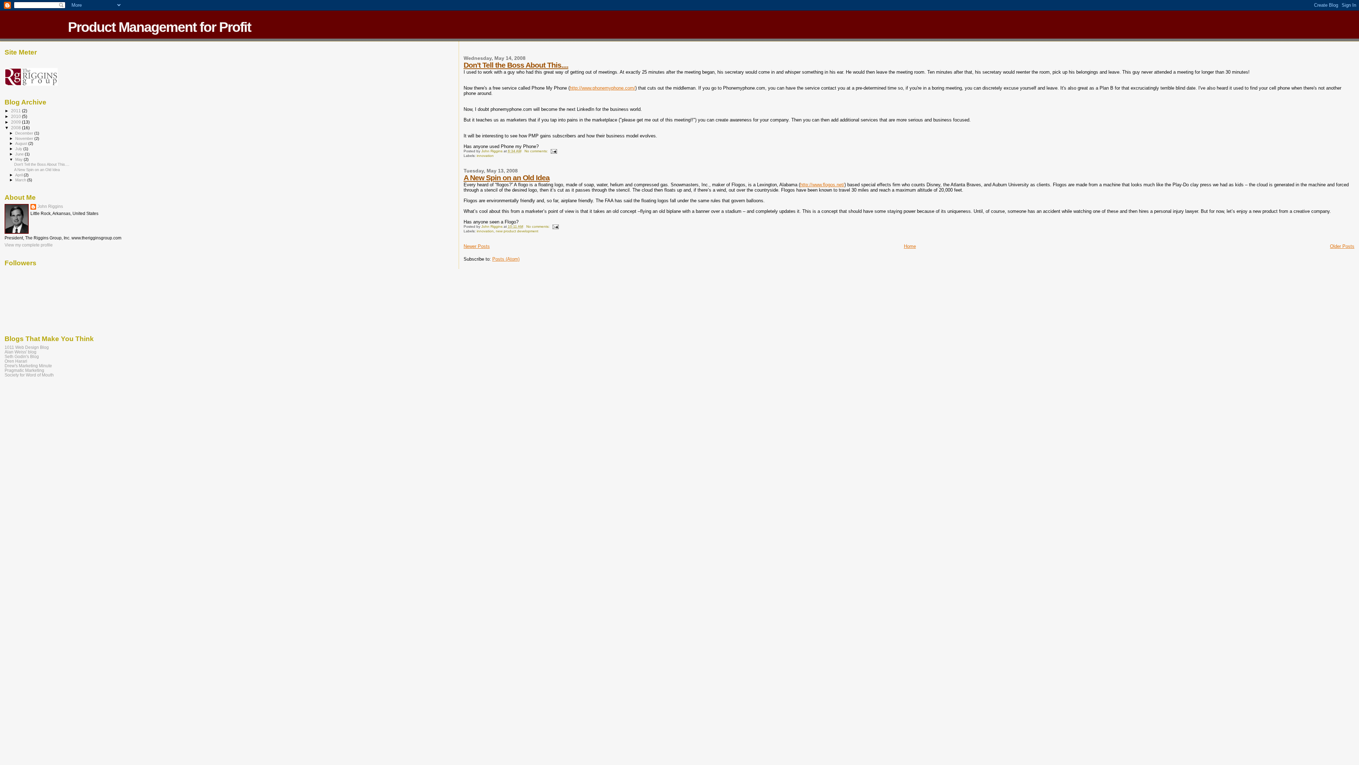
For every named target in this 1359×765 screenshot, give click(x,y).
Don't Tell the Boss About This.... (516, 65)
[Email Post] (553, 151)
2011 (16, 110)
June (20, 154)
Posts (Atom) (506, 259)
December (24, 133)
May (19, 159)
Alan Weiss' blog (20, 352)
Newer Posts (477, 246)
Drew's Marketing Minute (28, 365)
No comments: (536, 151)
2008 (16, 127)
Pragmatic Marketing (24, 370)
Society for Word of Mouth (29, 375)
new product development (517, 231)
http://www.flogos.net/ (822, 184)
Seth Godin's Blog (22, 356)
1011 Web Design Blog (27, 347)
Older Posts (1342, 246)
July (19, 149)
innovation (485, 156)
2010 (16, 116)
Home (910, 246)
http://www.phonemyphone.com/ (602, 88)
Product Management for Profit (159, 27)
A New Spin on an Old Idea (507, 178)
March (21, 180)
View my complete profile (29, 245)
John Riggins (50, 206)
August (21, 143)
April (19, 175)
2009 (16, 122)
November (24, 138)
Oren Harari (16, 361)
